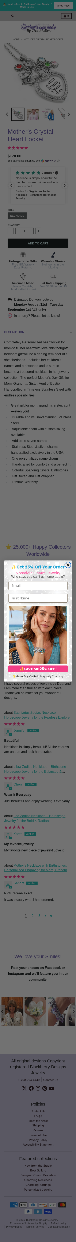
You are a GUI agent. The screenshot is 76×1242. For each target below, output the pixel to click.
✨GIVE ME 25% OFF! (38, 668)
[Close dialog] (68, 565)
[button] (38, 635)
